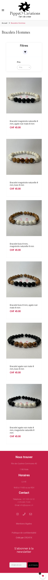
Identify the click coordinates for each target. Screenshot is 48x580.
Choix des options (27, 97)
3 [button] (25, 115)
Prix (19, 62)
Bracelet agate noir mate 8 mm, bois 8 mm (22, 367)
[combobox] (24, 67)
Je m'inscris (33, 565)
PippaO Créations (25, 13)
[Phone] (24, 514)
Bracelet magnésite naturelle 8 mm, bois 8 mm (24, 183)
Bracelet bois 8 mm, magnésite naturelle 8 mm (22, 245)
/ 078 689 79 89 (24, 502)
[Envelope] (30, 514)
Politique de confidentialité (24, 532)
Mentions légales (24, 523)
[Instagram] (17, 514)
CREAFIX (28, 537)
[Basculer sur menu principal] (3, 10)
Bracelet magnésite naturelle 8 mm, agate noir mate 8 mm (24, 122)
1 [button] (20, 115)
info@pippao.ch (26, 505)
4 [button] (27, 115)
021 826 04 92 (29, 499)
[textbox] (20, 67)
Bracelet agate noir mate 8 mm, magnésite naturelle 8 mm (22, 430)
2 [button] (22, 115)
